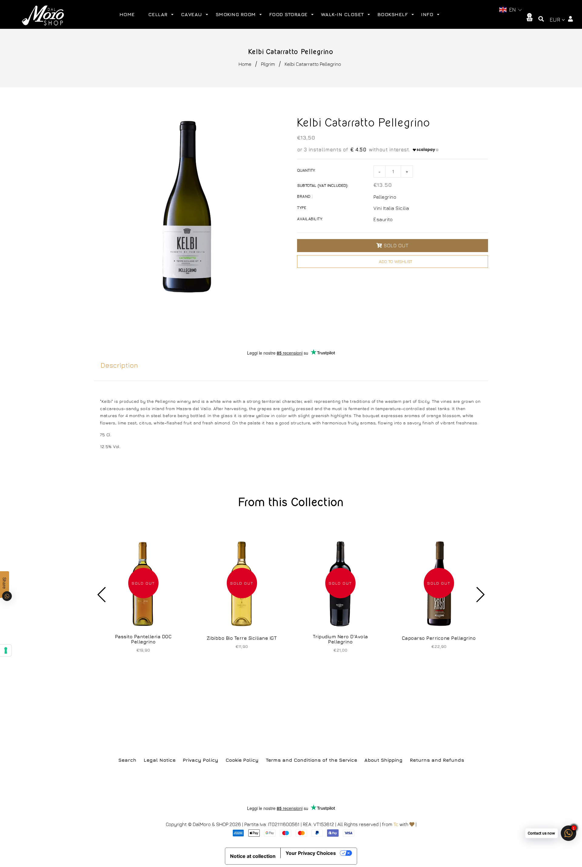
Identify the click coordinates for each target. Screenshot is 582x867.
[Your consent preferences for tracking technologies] (6, 650)
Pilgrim (268, 64)
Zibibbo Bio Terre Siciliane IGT (242, 638)
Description (119, 365)
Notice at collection (253, 856)
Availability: (310, 218)
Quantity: (306, 170)
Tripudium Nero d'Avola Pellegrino (340, 639)
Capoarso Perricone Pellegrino (439, 638)
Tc (395, 824)
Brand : (305, 196)
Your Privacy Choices (311, 853)
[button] (510, 10)
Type (301, 207)
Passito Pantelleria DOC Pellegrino (143, 639)
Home (245, 64)
